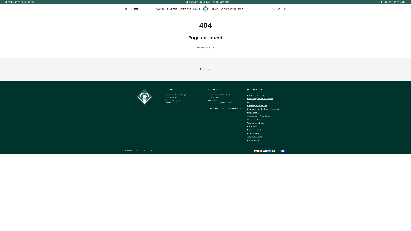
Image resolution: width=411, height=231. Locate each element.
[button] (273, 9)
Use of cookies (253, 133)
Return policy (253, 126)
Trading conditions (255, 123)
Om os (250, 102)
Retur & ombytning (256, 95)
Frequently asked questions (260, 99)
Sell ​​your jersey (254, 119)
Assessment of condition (258, 116)
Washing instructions (257, 106)
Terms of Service (254, 137)
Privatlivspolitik (254, 130)
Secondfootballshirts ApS (141, 151)
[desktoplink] (127, 9)
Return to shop (205, 48)
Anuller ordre (253, 140)
